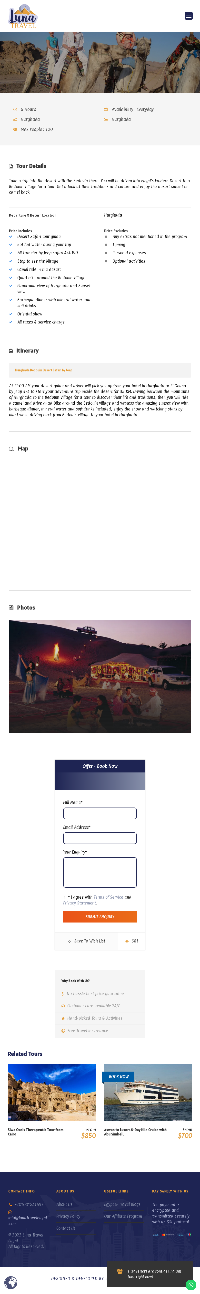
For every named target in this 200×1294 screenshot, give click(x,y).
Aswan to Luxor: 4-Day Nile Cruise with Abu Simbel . (135, 1131)
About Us (64, 1204)
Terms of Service (108, 897)
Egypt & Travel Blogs (122, 1204)
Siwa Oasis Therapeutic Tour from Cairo (35, 1131)
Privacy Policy (68, 1216)
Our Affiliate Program (123, 1216)
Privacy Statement (79, 903)
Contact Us (66, 1228)
